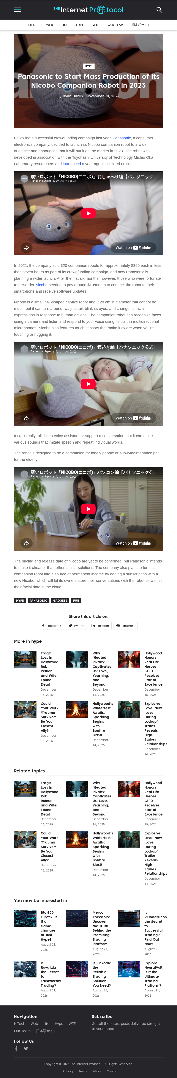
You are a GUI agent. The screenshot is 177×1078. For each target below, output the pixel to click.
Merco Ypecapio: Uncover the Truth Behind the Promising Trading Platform (102, 928)
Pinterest (128, 626)
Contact (113, 1071)
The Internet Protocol (85, 1064)
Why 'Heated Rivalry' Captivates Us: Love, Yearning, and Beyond (102, 669)
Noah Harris (70, 96)
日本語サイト (141, 25)
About (97, 1071)
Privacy (68, 1071)
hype (88, 66)
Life (65, 25)
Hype (80, 25)
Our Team (115, 25)
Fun (76, 601)
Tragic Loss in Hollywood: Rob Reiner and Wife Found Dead (50, 669)
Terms (83, 1071)
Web (49, 25)
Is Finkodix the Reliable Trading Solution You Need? (102, 974)
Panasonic (122, 138)
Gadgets (60, 601)
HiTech (32, 25)
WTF (96, 25)
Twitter (79, 626)
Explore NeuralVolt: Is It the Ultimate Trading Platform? (153, 974)
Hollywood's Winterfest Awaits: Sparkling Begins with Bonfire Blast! (103, 719)
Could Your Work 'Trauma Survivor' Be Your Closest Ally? (49, 717)
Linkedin (103, 626)
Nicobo (41, 285)
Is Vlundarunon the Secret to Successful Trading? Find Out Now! (155, 928)
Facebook (54, 626)
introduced (72, 164)
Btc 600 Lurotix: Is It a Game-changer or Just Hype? (49, 925)
